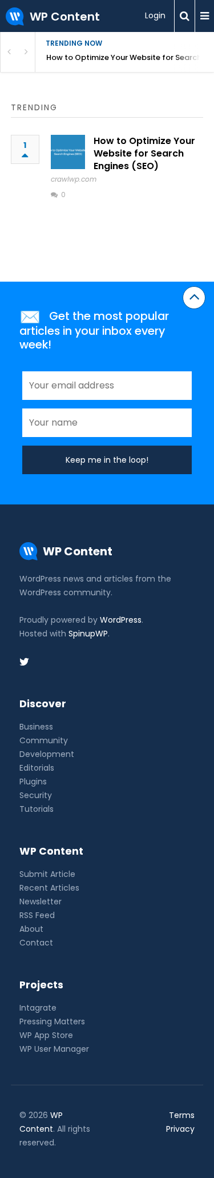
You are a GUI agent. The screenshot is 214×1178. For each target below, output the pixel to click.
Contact (36, 942)
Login (155, 15)
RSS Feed (37, 915)
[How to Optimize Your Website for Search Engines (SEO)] (68, 152)
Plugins (33, 781)
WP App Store (46, 1035)
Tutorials (36, 809)
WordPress (121, 620)
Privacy (180, 1129)
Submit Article (47, 874)
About (31, 929)
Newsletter (40, 901)
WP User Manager (54, 1049)
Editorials (36, 768)
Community (43, 740)
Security (35, 795)
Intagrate (37, 1007)
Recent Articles (49, 887)
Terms (182, 1115)
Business (36, 726)
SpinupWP (88, 633)
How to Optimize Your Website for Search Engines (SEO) (130, 57)
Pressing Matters (52, 1021)
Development (46, 754)
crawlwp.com (73, 179)
